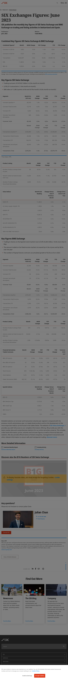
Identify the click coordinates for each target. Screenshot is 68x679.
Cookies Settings (27, 675)
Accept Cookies (39, 675)
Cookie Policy (35, 671)
